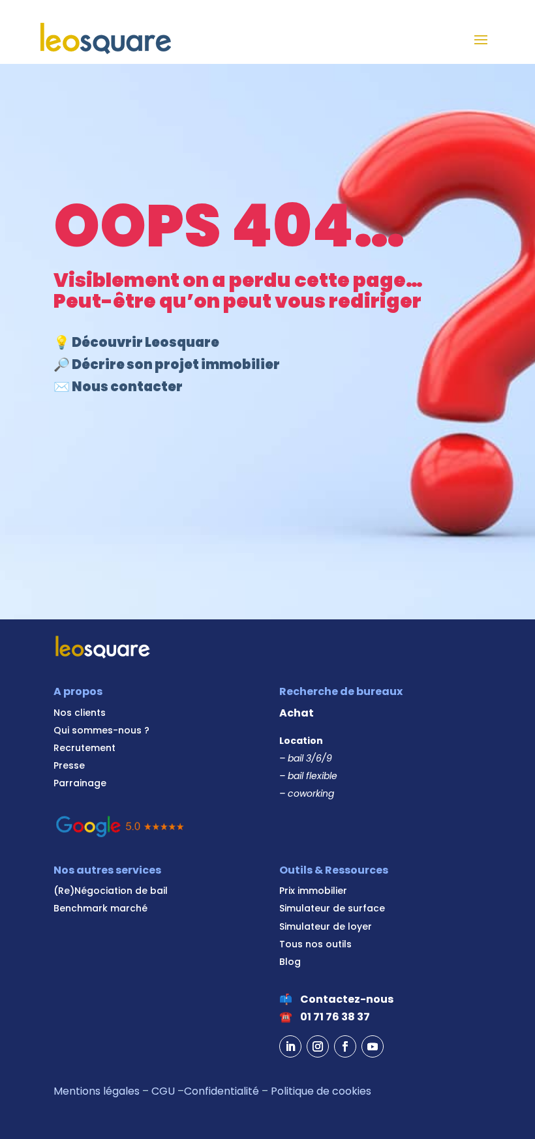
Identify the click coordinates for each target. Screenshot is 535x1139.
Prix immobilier (313, 890)
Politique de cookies (321, 1091)
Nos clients (80, 712)
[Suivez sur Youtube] (372, 1046)
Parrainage (80, 783)
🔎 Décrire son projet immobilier (167, 364)
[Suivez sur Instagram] (318, 1046)
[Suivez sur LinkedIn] (290, 1046)
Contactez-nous (346, 999)
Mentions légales (97, 1091)
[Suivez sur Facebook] (345, 1046)
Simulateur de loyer (325, 926)
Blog (290, 961)
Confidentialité (221, 1091)
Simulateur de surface (332, 908)
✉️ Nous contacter (118, 386)
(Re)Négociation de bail (111, 890)
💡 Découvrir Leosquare (136, 342)
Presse (69, 765)
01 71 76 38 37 (335, 1016)
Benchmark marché (100, 908)
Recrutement (84, 747)
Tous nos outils (315, 944)
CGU (163, 1091)
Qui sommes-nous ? (101, 730)
